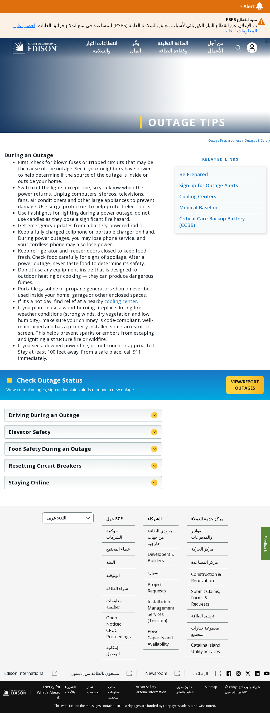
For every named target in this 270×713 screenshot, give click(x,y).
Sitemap (211, 687)
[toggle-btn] (123, 6)
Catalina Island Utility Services (205, 648)
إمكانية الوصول (113, 651)
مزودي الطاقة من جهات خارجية (160, 537)
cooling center (120, 301)
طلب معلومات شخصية (113, 692)
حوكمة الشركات (114, 534)
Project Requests (157, 588)
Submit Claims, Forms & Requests (205, 597)
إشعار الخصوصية (93, 689)
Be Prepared (193, 174)
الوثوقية (113, 575)
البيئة (110, 562)
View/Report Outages (245, 385)
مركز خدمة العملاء (207, 519)
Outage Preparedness (224, 140)
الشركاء (155, 519)
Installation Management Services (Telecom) (161, 611)
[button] (238, 48)
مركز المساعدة (204, 562)
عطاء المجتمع (118, 549)
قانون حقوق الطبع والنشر (185, 689)
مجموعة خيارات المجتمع (205, 631)
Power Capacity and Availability (160, 637)
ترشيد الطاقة (202, 616)
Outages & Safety (257, 140)
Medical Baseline (199, 207)
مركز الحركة (202, 549)
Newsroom (156, 673)
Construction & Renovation (206, 577)
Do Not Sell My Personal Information (150, 689)
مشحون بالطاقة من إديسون (95, 673)
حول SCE (114, 519)
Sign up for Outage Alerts (208, 185)
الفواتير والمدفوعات (201, 534)
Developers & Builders (161, 557)
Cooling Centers (197, 196)
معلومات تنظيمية (114, 604)
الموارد (154, 572)
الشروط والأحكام (70, 689)
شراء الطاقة (117, 588)
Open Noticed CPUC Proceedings (118, 627)
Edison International (24, 673)
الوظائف (200, 673)
